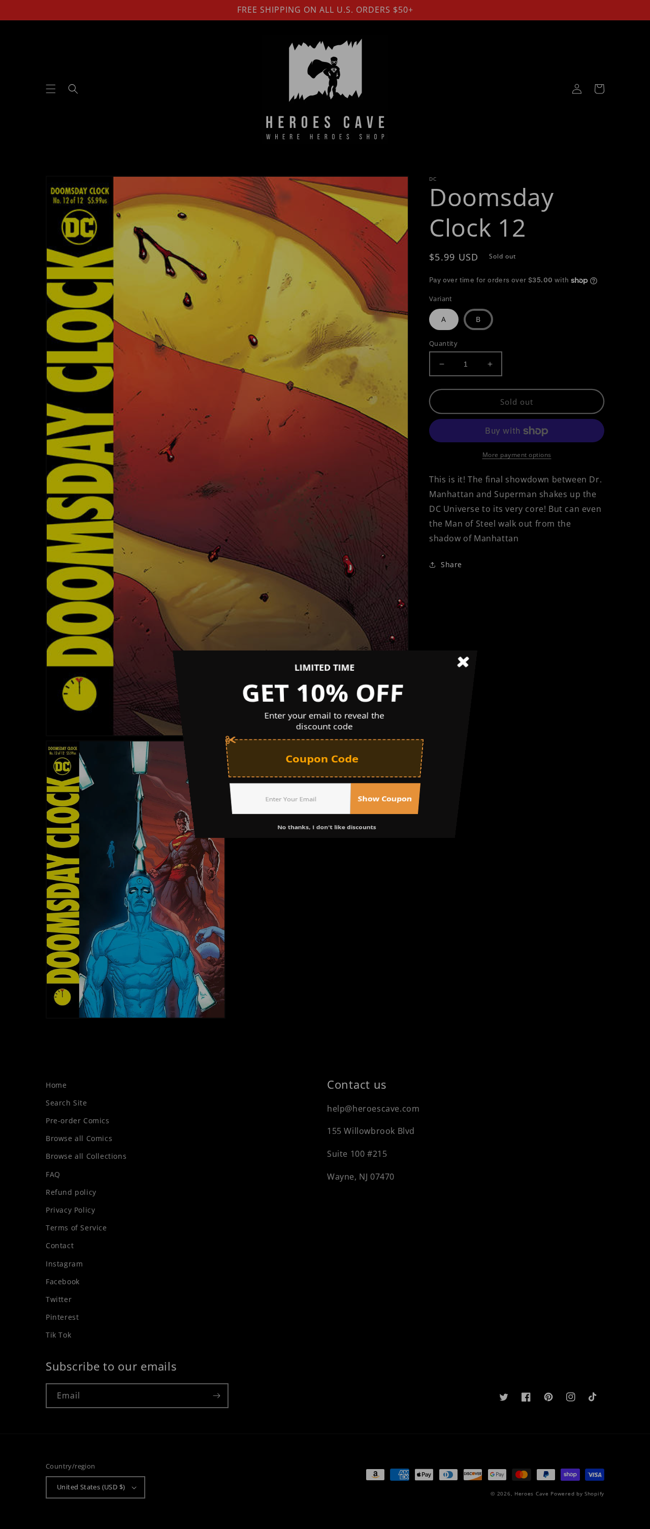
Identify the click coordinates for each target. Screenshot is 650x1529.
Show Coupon (393, 824)
